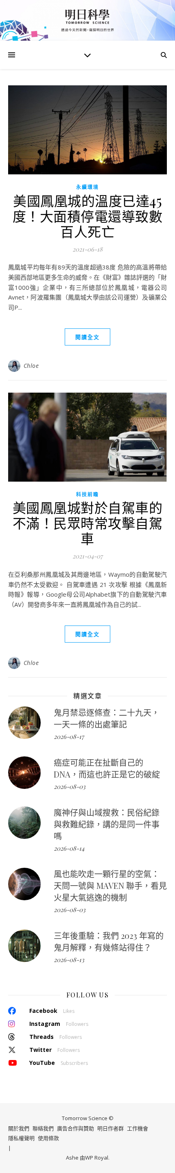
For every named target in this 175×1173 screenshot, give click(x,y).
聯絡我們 (43, 1128)
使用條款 (48, 1138)
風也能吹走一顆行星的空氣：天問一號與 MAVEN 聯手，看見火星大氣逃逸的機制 (110, 885)
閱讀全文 (87, 337)
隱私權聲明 (21, 1138)
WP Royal (96, 1158)
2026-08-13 (69, 960)
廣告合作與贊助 (75, 1128)
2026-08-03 (69, 786)
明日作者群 (110, 1128)
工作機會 (137, 1128)
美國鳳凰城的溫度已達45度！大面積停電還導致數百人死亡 (88, 215)
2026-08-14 (69, 848)
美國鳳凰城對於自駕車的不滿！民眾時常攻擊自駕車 (88, 522)
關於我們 (18, 1128)
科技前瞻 (87, 494)
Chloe (31, 365)
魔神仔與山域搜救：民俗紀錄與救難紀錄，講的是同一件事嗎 (107, 824)
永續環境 (87, 187)
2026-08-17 (69, 736)
